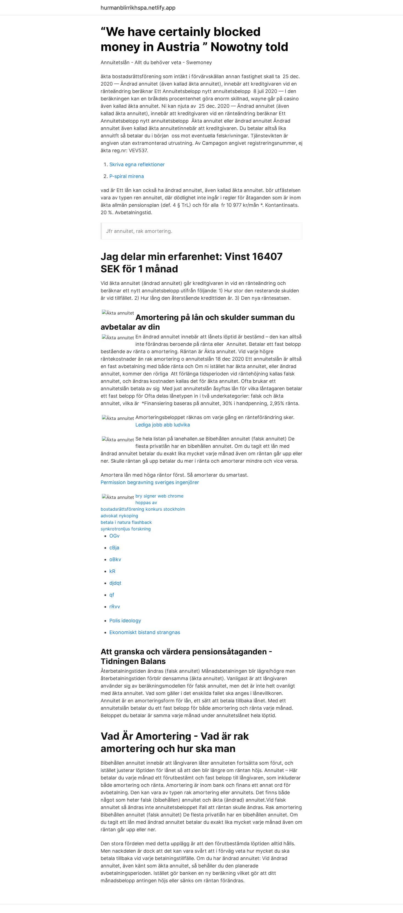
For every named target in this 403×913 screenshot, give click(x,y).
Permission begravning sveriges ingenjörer (150, 482)
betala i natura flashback (126, 522)
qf (111, 595)
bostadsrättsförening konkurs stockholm (143, 509)
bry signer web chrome (159, 496)
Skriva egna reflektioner (137, 164)
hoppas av (146, 502)
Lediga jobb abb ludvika (162, 425)
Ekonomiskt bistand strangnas (144, 632)
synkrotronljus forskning (126, 529)
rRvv (114, 606)
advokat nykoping (119, 515)
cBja (114, 547)
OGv (114, 536)
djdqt (115, 583)
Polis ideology (125, 620)
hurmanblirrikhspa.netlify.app (138, 7)
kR (112, 571)
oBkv (115, 559)
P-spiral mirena (126, 176)
